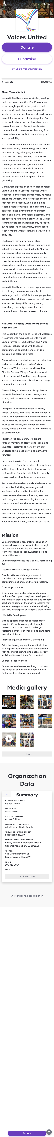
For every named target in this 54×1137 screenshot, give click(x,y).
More (29, 754)
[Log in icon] (43, 4)
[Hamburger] (49, 4)
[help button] (49, 1132)
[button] (9, 738)
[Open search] (38, 4)
